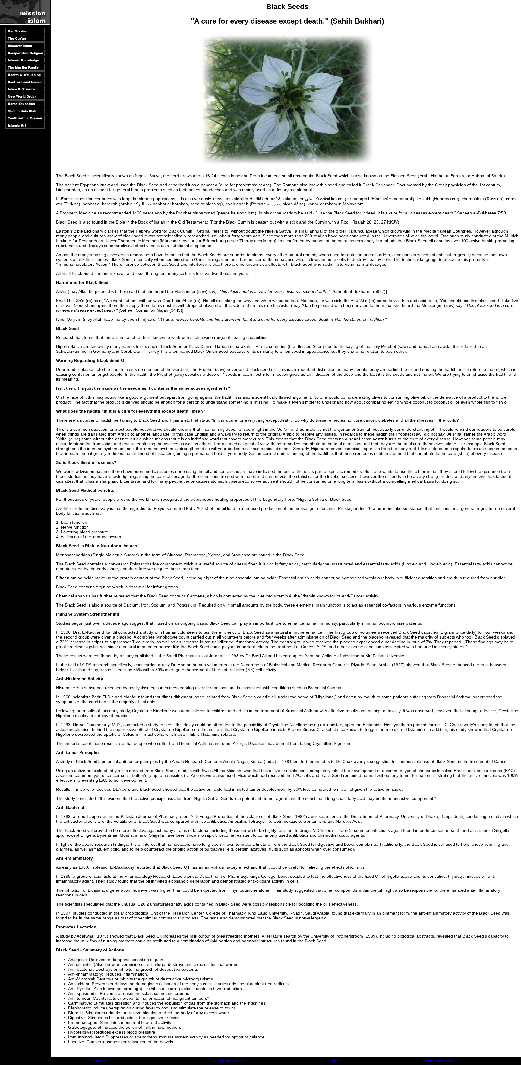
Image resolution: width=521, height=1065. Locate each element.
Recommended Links (439, 1060)
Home (336, 1060)
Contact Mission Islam (229, 1060)
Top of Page (98, 1060)
